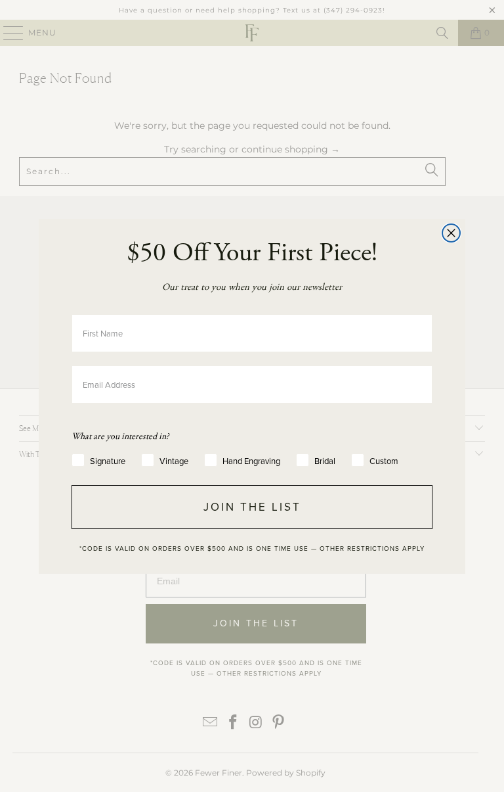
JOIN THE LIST (252, 507)
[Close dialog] (451, 233)
